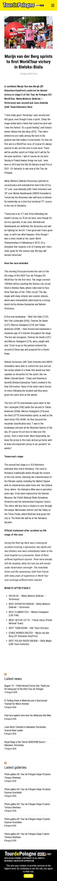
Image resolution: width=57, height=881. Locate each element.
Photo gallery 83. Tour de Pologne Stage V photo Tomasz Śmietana (26, 836)
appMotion (29, 861)
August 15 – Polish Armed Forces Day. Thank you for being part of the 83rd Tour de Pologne (27, 687)
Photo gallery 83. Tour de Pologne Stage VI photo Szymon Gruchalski (27, 821)
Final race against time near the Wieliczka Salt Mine (27, 715)
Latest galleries (15, 767)
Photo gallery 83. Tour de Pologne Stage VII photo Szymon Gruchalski (27, 791)
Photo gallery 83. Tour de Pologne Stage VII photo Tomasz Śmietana (27, 776)
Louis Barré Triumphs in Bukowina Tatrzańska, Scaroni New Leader (25, 729)
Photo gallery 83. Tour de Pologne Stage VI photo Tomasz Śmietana (27, 806)
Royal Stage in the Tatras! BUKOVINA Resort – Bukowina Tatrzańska (25, 744)
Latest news (13, 679)
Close (28, 875)
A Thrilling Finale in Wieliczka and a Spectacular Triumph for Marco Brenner (25, 702)
